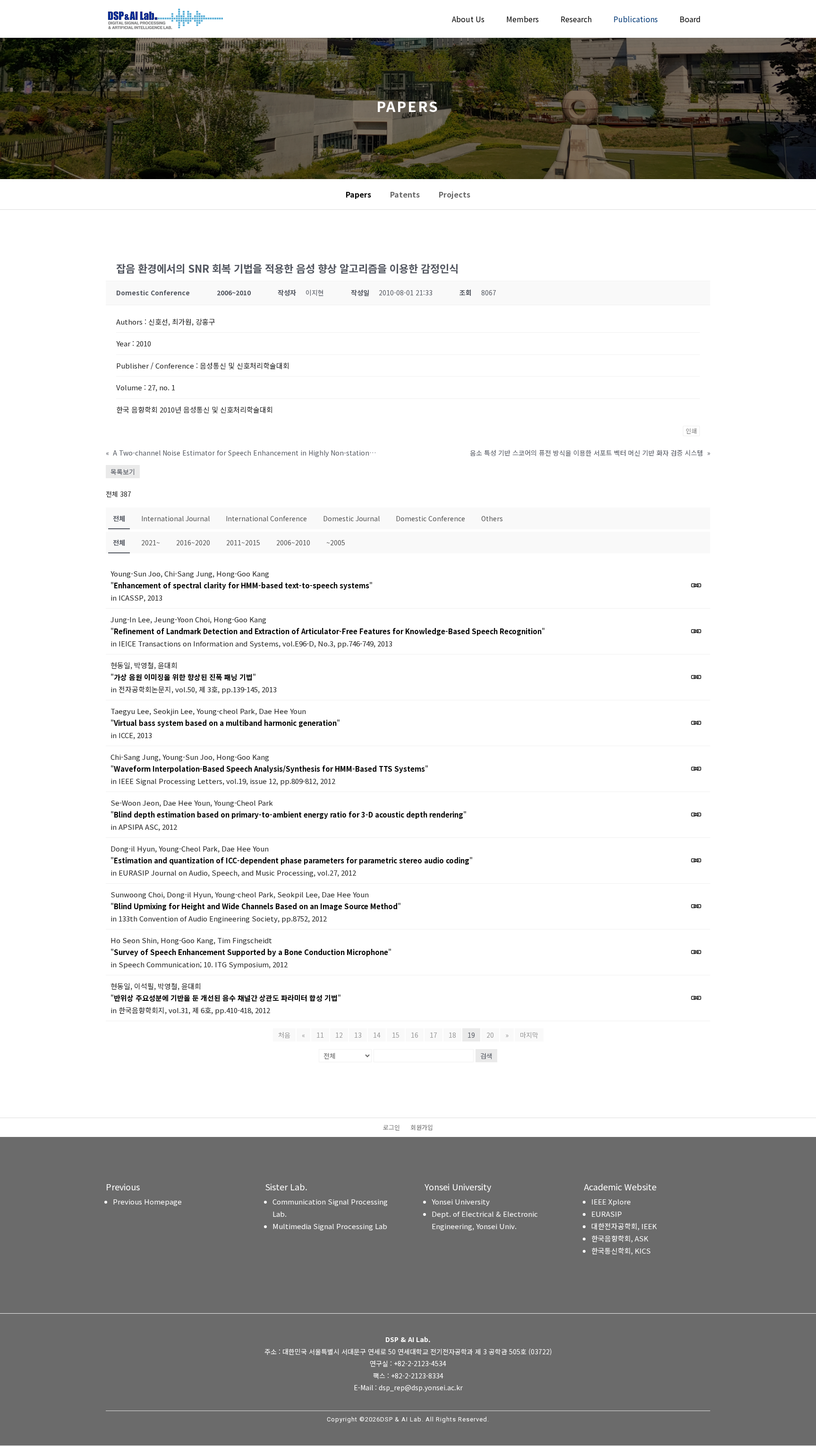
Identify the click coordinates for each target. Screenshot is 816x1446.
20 (490, 1035)
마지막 (529, 1035)
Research (576, 20)
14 (377, 1035)
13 (358, 1035)
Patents (405, 194)
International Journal (175, 518)
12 (339, 1035)
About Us (468, 20)
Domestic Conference (430, 518)
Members (522, 20)
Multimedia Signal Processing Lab (329, 1226)
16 (414, 1035)
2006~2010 (293, 542)
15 (396, 1035)
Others (492, 518)
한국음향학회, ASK (619, 1238)
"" (241, 585)
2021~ (150, 542)
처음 (284, 1035)
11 (320, 1035)
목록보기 (122, 471)
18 (452, 1035)
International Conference (266, 518)
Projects (454, 194)
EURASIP (606, 1214)
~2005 (335, 542)
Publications (635, 20)
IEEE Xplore (611, 1201)
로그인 (391, 1128)
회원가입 (421, 1128)
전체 (119, 518)
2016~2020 (193, 542)
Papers (358, 194)
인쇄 (691, 430)
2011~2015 (243, 542)
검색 (486, 1055)
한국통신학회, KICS (621, 1251)
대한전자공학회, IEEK (624, 1226)
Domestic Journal (351, 518)
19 (471, 1035)
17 (433, 1035)
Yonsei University (461, 1201)
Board (690, 20)
